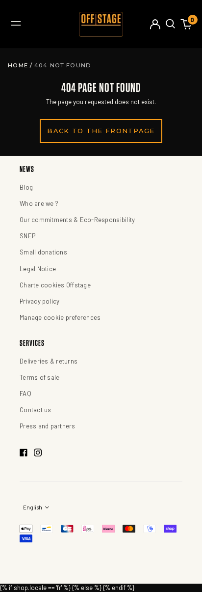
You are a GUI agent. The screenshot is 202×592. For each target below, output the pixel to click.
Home (19, 65)
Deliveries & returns (48, 361)
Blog (26, 187)
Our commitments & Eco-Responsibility (77, 220)
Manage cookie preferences (60, 317)
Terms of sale (39, 377)
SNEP (27, 236)
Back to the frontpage (100, 131)
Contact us (35, 410)
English (33, 507)
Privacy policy (40, 301)
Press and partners (48, 426)
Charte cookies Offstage (55, 285)
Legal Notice (38, 269)
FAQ (25, 393)
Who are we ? (39, 203)
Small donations (43, 252)
